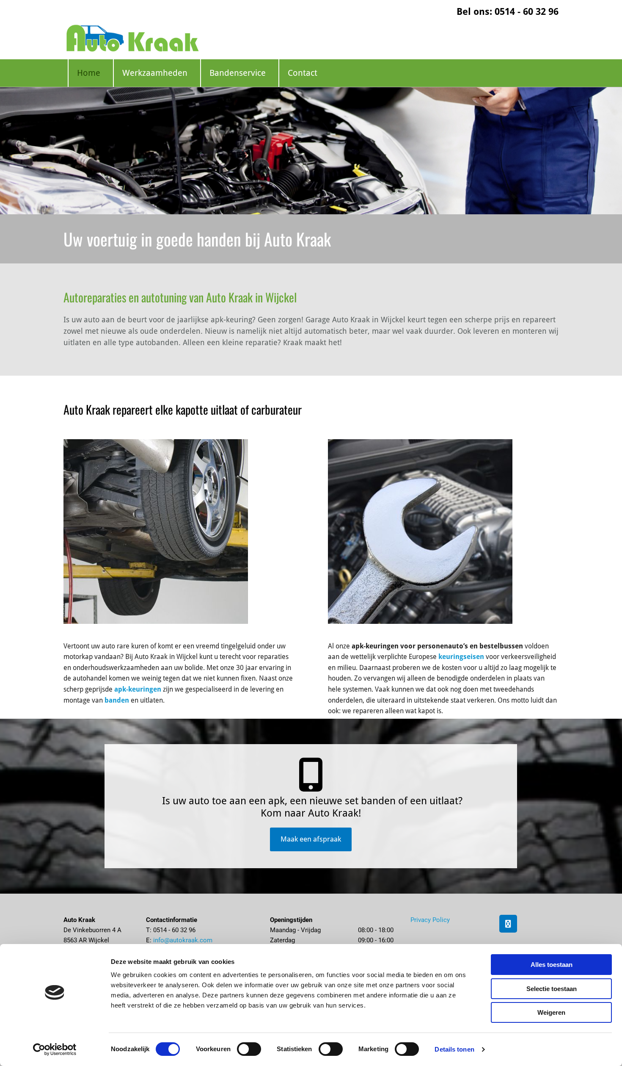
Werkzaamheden (154, 73)
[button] (311, 839)
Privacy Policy (430, 920)
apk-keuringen (137, 689)
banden (117, 700)
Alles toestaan (551, 964)
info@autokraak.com (182, 940)
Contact (302, 73)
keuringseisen (461, 657)
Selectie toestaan (551, 988)
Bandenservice (237, 73)
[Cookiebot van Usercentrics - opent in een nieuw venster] (55, 1049)
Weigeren (551, 1012)
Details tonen (454, 1049)
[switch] (249, 1049)
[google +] (508, 923)
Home (88, 73)
